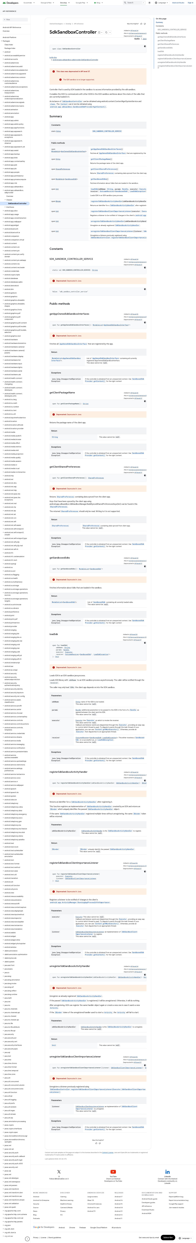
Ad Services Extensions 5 (137, 33)
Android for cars (93, 1207)
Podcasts (36, 1218)
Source (35, 1207)
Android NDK (146, 1213)
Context (64, 104)
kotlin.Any (53, 57)
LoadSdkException (105, 740)
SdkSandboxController (72, 101)
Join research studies (176, 1207)
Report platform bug (176, 1197)
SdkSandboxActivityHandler (122, 205)
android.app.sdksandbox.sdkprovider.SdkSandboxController (75, 60)
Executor (90, 720)
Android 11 (118, 1218)
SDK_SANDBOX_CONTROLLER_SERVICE (107, 131)
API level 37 (138, 36)
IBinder (53, 809)
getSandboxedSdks (99, 179)
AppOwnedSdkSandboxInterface (112, 153)
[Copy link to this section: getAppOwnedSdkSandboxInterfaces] (91, 314)
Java (144, 39)
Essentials (28, 3)
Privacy (62, 1211)
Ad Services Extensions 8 (137, 317)
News (35, 1211)
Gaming (63, 1197)
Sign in (190, 3)
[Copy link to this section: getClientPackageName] (77, 392)
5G (61, 1215)
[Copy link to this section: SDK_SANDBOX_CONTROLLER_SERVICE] (95, 259)
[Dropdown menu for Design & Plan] (54, 2)
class (52, 104)
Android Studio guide (149, 1199)
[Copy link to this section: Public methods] (72, 304)
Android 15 (118, 1204)
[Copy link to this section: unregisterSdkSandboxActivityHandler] (92, 966)
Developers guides (148, 1202)
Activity (54, 1008)
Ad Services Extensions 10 (137, 637)
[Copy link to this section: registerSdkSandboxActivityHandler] (89, 772)
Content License (107, 1153)
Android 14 (119, 1207)
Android (36, 1197)
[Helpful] (141, 24)
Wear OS (90, 1200)
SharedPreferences (105, 173)
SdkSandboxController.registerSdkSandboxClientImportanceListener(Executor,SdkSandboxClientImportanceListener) (143, 238)
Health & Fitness (66, 1204)
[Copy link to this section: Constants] (65, 249)
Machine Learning (66, 1200)
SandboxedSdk (99, 602)
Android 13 (118, 1211)
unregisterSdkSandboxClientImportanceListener (112, 231)
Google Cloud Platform (98, 1228)
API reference (9, 11)
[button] (15, 41)
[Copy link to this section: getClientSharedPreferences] (82, 467)
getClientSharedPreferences (103, 169)
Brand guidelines (55, 1237)
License (43, 1237)
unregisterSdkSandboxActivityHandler (107, 221)
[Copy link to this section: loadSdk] (60, 634)
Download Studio (148, 1210)
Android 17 (118, 1197)
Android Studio (178, 3)
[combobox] (134, 3)
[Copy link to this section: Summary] (64, 116)
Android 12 (118, 1215)
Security (36, 1204)
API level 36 (134, 863)
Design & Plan (46, 3)
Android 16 (119, 1200)
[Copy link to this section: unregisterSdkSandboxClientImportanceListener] (103, 1056)
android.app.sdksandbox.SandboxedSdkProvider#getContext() (78, 107)
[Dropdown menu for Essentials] (35, 2)
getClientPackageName (100, 159)
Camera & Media (66, 1207)
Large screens (92, 1197)
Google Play (80, 3)
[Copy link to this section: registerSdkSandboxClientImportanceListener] (100, 863)
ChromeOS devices (94, 1204)
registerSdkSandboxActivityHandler (106, 201)
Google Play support (176, 1204)
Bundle (133, 710)
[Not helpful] (144, 24)
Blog (98, 3)
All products (116, 1228)
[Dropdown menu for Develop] (70, 2)
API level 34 (134, 31)
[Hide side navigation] (27, 1239)
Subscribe (168, 1237)
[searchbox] (15, 19)
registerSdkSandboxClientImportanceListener (111, 211)
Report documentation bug (178, 1200)
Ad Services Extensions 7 (137, 775)
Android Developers (56, 24)
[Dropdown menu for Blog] (103, 2)
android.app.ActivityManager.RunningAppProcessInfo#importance (79, 902)
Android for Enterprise (41, 1200)
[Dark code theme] (145, 46)
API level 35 (134, 314)
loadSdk (94, 189)
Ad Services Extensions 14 (137, 866)
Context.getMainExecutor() (107, 729)
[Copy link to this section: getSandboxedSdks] (72, 558)
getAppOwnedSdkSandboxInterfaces (106, 149)
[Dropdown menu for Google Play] (88, 2)
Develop (63, 3)
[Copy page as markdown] (106, 32)
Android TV (91, 1211)
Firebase (83, 1228)
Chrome (72, 1228)
